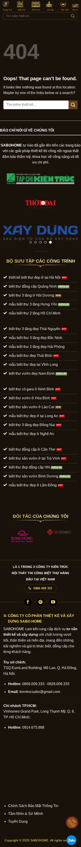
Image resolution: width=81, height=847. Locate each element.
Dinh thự (36, 10)
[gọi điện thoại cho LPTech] (72, 822)
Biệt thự (21, 10)
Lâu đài (50, 10)
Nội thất (65, 10)
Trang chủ (7, 10)
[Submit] (72, 16)
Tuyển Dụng (18, 821)
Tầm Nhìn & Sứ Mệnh (25, 814)
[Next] (74, 537)
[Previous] (7, 537)
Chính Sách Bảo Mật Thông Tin (33, 806)
